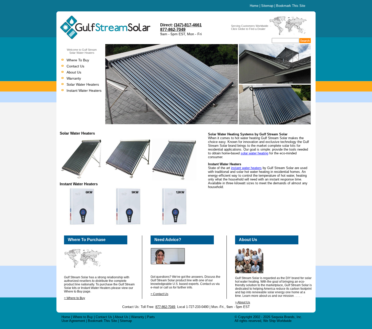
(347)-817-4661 (188, 25)
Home (254, 6)
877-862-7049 (172, 29)
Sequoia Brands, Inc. (286, 317)
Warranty (74, 78)
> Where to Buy (74, 298)
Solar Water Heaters (83, 84)
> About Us (242, 302)
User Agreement (73, 321)
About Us (74, 72)
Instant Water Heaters (84, 90)
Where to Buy (83, 317)
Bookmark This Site (290, 6)
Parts (151, 317)
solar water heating (254, 153)
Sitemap (267, 6)
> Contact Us (159, 294)
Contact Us (75, 66)
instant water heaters (246, 168)
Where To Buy (78, 60)
